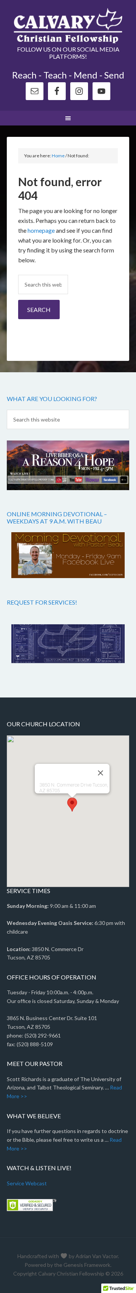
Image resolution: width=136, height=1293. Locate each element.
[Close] (100, 773)
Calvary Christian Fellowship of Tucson (68, 26)
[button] (72, 805)
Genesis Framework (86, 1265)
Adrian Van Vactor (97, 1256)
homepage (41, 230)
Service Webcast (27, 1183)
